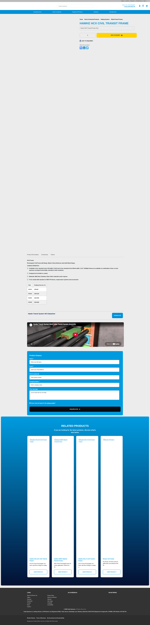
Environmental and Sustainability (55, 618)
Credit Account (139, 1)
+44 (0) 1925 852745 (129, 6)
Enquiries (132, 1)
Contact (127, 1)
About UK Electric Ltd (32, 595)
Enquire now (74, 409)
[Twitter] (87, 48)
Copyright (49, 603)
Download (117, 315)
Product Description (33, 254)
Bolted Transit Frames (117, 19)
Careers (29, 606)
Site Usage (50, 601)
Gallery (122, 1)
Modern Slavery (31, 618)
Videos (53, 254)
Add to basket (115, 35)
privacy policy (51, 403)
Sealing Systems (105, 19)
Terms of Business (41, 618)
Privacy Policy (50, 595)
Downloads (44, 254)
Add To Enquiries (87, 41)
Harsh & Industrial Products (91, 19)
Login (144, 1)
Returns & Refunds (51, 597)
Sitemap (49, 599)
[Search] (90, 6)
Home (81, 19)
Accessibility (50, 604)
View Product (38, 572)
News (28, 604)
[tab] (33, 254)
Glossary (29, 599)
